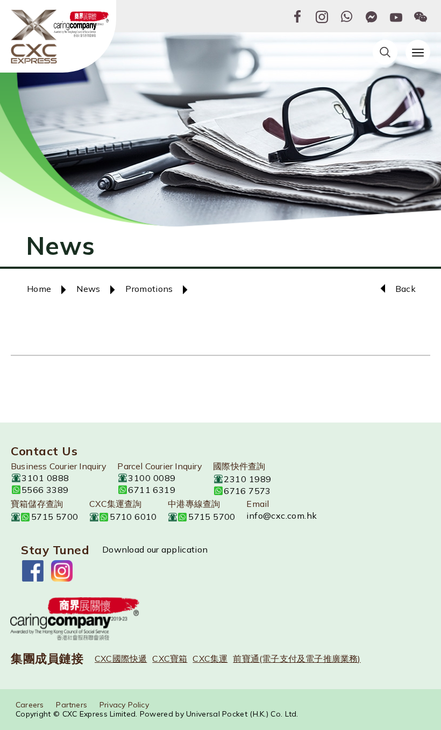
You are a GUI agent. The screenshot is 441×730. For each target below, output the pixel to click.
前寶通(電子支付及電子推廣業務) (296, 658)
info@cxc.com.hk (281, 515)
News (88, 288)
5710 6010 (133, 516)
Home (39, 288)
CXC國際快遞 (121, 658)
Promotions (149, 288)
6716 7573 (247, 490)
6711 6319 (151, 489)
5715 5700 (55, 516)
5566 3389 (45, 489)
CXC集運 (210, 658)
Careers (30, 705)
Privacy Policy (124, 705)
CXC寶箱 (169, 658)
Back (405, 288)
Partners (71, 705)
